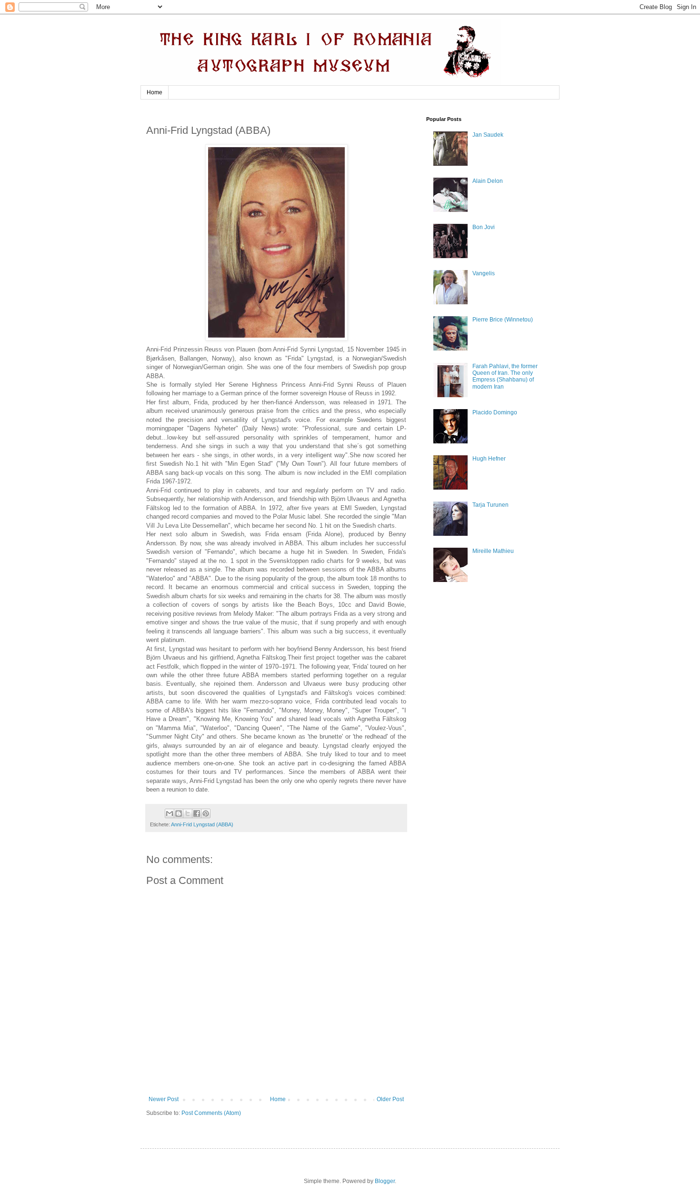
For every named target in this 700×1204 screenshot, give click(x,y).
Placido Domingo (494, 412)
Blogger (385, 1181)
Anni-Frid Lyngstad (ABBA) (202, 824)
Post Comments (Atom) (211, 1113)
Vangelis (483, 273)
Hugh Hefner (489, 458)
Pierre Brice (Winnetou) (502, 319)
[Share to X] (187, 813)
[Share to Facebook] (196, 813)
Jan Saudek (487, 134)
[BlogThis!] (178, 813)
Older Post (390, 1099)
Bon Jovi (483, 227)
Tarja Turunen (490, 505)
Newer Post (164, 1099)
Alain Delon (487, 181)
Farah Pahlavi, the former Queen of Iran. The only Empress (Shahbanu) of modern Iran (505, 376)
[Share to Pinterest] (205, 813)
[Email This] (169, 813)
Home (154, 92)
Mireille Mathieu (493, 551)
